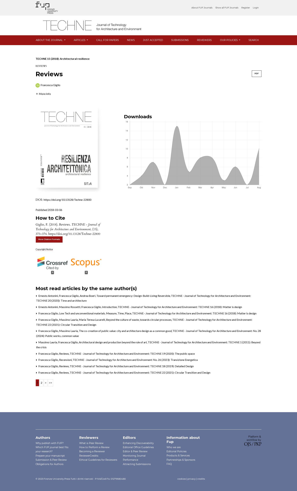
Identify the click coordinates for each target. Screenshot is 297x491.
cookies (181, 478)
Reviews (64, 353)
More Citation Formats (49, 239)
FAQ (169, 464)
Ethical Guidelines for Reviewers (98, 459)
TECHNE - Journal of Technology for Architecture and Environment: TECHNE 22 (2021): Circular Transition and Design (140, 372)
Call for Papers (107, 40)
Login (256, 7)
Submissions (180, 40)
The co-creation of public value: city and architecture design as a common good (125, 330)
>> (50, 382)
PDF (257, 73)
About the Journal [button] (49, 40)
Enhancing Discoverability (138, 443)
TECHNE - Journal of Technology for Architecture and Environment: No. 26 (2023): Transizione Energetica (135, 359)
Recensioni (65, 359)
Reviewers (204, 40)
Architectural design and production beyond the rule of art (113, 342)
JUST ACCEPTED (153, 40)
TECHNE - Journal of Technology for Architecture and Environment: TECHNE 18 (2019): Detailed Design (132, 366)
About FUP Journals (201, 7)
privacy (192, 478)
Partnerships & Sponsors (181, 459)
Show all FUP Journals (226, 7)
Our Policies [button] (229, 40)
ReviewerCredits (88, 455)
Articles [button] (80, 40)
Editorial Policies (176, 451)
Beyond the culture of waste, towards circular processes (139, 319)
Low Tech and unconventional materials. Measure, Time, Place (95, 313)
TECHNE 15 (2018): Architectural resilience (63, 58)
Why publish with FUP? (50, 443)
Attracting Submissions (137, 464)
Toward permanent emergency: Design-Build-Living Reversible (133, 295)
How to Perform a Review (94, 447)
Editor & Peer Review (135, 451)
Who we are (174, 447)
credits (201, 478)
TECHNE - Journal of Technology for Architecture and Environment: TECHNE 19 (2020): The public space (132, 353)
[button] (43, 93)
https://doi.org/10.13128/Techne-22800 (67, 199)
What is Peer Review (91, 443)
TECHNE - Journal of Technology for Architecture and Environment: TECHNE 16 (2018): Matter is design (180, 307)
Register (245, 7)
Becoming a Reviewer (92, 451)
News (131, 40)
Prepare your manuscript (50, 455)
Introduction (109, 307)
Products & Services (178, 455)
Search (254, 40)
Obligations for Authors (49, 464)
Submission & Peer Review (51, 459)
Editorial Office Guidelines (138, 447)
